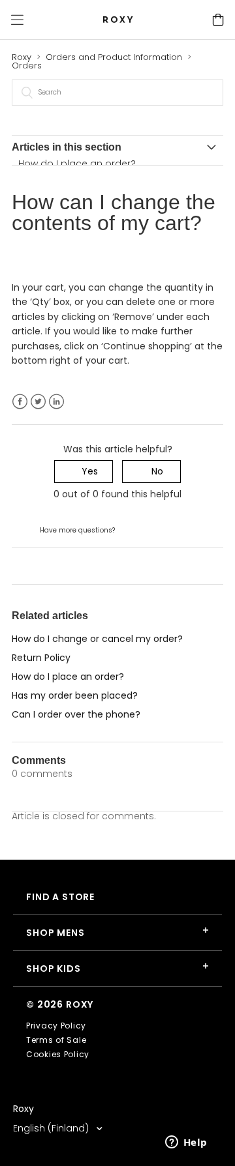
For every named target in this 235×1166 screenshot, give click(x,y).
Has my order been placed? (75, 695)
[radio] (83, 471)
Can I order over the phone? (76, 714)
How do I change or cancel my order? (97, 638)
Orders (27, 65)
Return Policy (41, 657)
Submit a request (156, 529)
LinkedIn (56, 402)
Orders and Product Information (114, 57)
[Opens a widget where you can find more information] (186, 1143)
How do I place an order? (77, 163)
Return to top (42, 565)
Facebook (20, 402)
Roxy (21, 57)
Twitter (38, 402)
